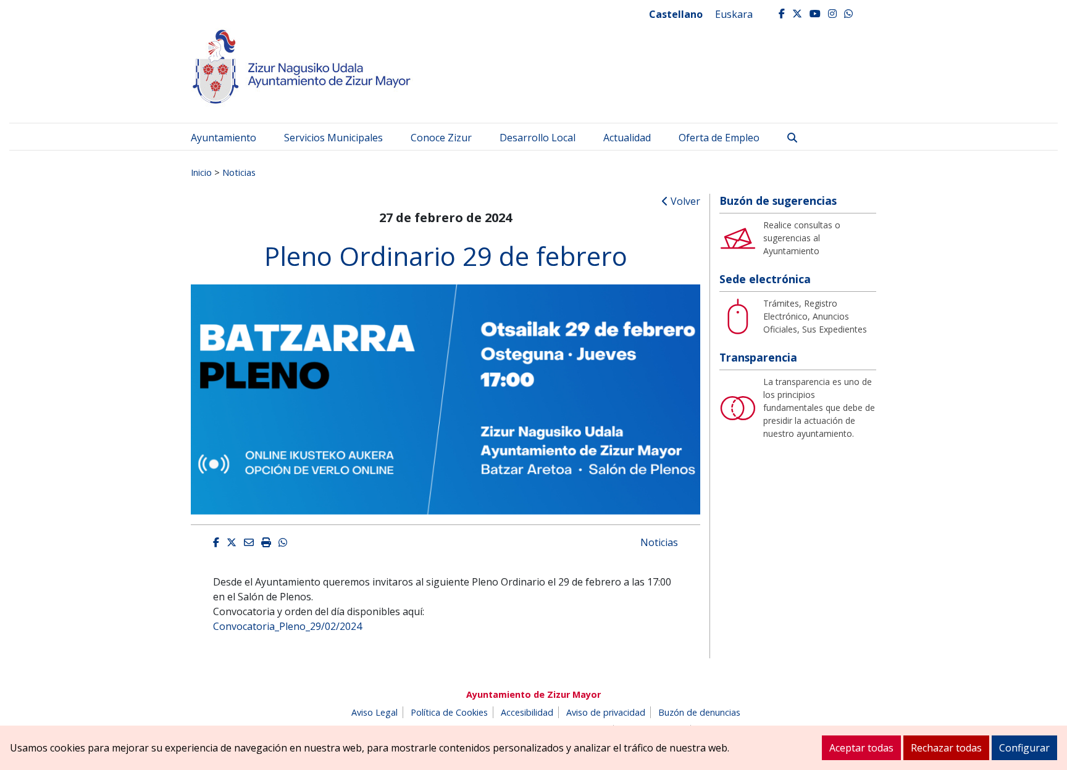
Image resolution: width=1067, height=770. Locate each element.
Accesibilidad (527, 712)
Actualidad (627, 137)
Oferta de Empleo (719, 137)
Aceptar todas (861, 748)
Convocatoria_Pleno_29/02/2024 (287, 626)
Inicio (201, 172)
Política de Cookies (449, 712)
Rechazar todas (946, 748)
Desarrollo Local (537, 137)
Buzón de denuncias (699, 712)
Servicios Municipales (333, 137)
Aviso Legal (374, 712)
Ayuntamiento (223, 137)
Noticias (239, 172)
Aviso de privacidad (605, 712)
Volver (684, 201)
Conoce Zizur (441, 137)
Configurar (1024, 748)
